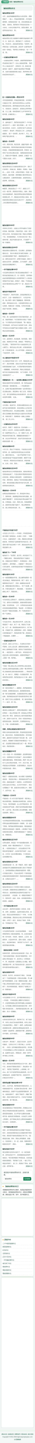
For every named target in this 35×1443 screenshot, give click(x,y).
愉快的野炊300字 (8, 13)
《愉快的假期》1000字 (10, 950)
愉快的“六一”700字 (9, 552)
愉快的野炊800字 (8, 35)
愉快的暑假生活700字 (10, 862)
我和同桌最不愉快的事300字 (12, 1083)
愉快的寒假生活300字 (10, 468)
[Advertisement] (17, 86)
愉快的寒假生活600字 (10, 884)
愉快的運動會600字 (9, 685)
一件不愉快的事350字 (10, 1127)
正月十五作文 (7, 1257)
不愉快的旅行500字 (9, 402)
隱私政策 (24, 1434)
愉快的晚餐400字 (8, 928)
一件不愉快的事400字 (10, 269)
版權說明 (11, 1434)
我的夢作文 (6, 1267)
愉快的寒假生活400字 (10, 163)
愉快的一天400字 (8, 141)
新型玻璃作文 (7, 1247)
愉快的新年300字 (8, 574)
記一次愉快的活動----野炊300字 (13, 97)
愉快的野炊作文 (18, 2)
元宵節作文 (6, 1253)
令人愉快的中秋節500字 (11, 358)
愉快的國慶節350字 (9, 751)
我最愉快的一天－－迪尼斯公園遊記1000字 (17, 380)
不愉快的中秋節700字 (10, 530)
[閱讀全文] (29, 30)
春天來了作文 (7, 1263)
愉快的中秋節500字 (9, 994)
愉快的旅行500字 (8, 1149)
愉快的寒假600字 (8, 1016)
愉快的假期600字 (8, 446)
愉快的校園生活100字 (10, 663)
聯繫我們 (17, 1434)
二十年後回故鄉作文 (9, 1243)
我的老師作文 (7, 1270)
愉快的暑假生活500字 (10, 185)
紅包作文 (5, 1250)
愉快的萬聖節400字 (9, 817)
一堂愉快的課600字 (9, 641)
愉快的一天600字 (8, 313)
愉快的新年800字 (8, 225)
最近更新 (30, 1434)
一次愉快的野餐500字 (10, 57)
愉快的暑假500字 (8, 972)
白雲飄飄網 (17, 1439)
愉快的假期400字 (8, 773)
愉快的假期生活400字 (10, 247)
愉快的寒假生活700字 (10, 839)
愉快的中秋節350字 (9, 291)
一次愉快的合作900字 (10, 424)
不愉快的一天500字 (9, 795)
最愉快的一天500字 (9, 490)
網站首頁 (4, 1434)
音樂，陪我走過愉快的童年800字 (14, 729)
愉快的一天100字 (8, 618)
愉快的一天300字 (8, 596)
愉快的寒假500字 (8, 1038)
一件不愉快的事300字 (10, 906)
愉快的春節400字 (8, 119)
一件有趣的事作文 (8, 1260)
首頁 (10, 2)
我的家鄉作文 (7, 1273)
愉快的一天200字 (8, 336)
